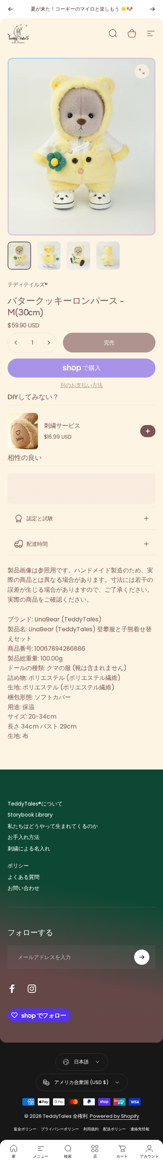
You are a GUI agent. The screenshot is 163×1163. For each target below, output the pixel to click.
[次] (152, 9)
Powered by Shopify (114, 1116)
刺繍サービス (62, 425)
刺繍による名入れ (29, 848)
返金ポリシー (25, 1129)
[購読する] (141, 957)
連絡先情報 (139, 1129)
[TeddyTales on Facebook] (12, 988)
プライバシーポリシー (60, 1129)
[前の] (10, 9)
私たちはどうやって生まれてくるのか (53, 826)
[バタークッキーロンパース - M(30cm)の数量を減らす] (16, 342)
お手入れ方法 (23, 837)
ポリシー (18, 866)
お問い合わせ (23, 888)
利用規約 (91, 1129)
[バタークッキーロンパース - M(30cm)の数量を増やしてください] (48, 342)
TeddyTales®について (35, 804)
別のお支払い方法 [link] (81, 385)
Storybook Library (30, 815)
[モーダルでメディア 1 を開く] (141, 71)
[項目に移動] (19, 256)
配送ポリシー (114, 1129)
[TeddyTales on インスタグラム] (31, 988)
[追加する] (147, 431)
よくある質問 (23, 877)
